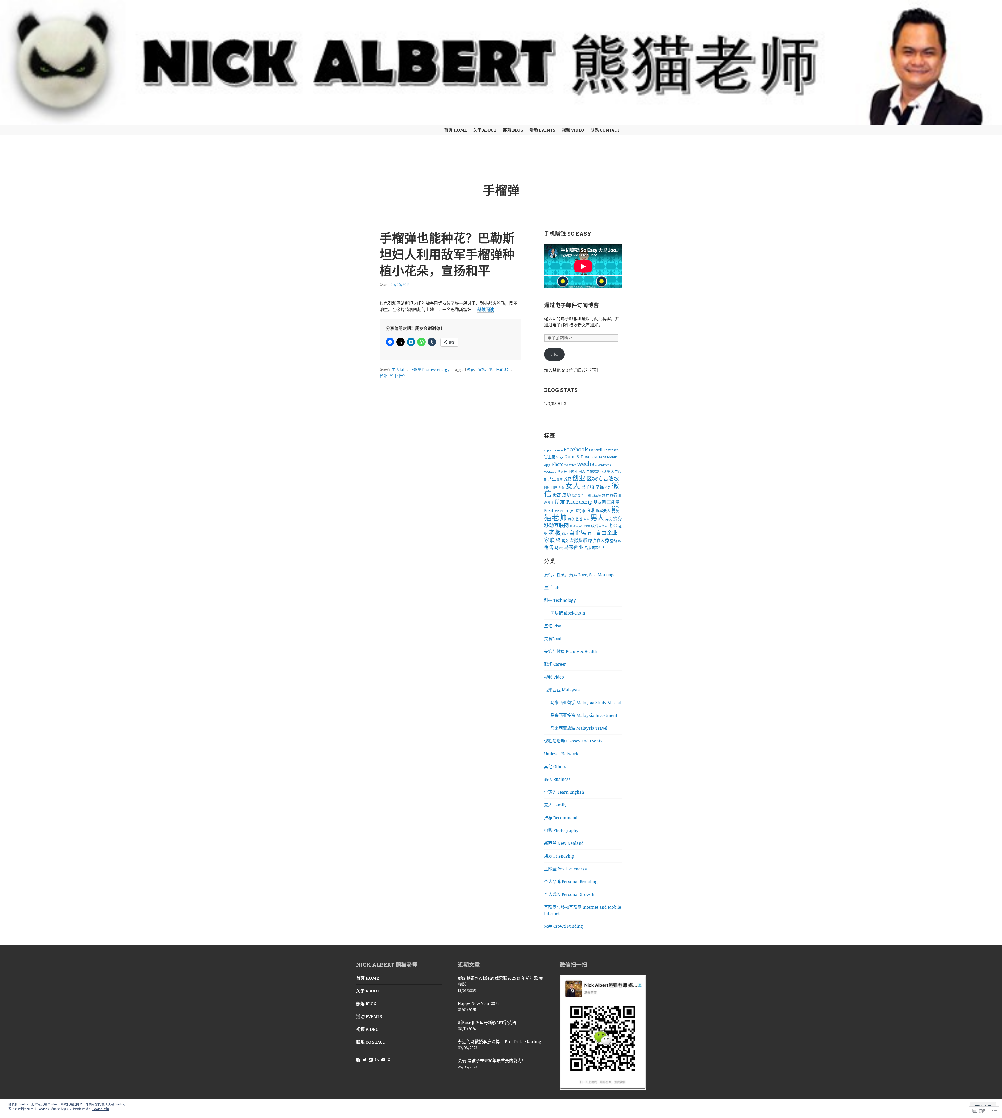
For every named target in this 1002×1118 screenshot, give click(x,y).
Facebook (576, 449)
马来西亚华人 (595, 547)
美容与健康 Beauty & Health (570, 651)
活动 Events (542, 130)
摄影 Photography (561, 830)
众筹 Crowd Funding (563, 926)
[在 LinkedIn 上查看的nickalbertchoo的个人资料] (377, 1060)
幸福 (599, 487)
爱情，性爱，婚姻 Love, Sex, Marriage (580, 575)
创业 (579, 477)
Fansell (596, 450)
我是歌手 (577, 495)
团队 (554, 487)
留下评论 (397, 375)
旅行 (613, 495)
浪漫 (590, 510)
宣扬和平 (485, 369)
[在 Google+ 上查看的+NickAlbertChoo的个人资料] (389, 1060)
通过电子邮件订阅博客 (571, 305)
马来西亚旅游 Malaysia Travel (578, 728)
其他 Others (555, 766)
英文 (565, 540)
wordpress (604, 465)
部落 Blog (513, 130)
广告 (608, 487)
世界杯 (562, 471)
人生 (552, 479)
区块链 (594, 478)
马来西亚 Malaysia (562, 690)
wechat (587, 463)
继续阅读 (485, 310)
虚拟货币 (578, 540)
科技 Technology (560, 600)
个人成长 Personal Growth (569, 894)
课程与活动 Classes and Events (573, 741)
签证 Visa (553, 626)
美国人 (603, 526)
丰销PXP (592, 471)
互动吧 (605, 471)
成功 (566, 495)
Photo (557, 464)
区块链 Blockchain (567, 613)
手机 (587, 495)
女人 (572, 486)
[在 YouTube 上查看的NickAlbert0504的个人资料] (383, 1060)
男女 (608, 518)
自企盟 (578, 532)
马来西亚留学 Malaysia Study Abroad (585, 702)
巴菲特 (587, 487)
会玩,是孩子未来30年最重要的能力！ (492, 1060)
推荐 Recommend (560, 817)
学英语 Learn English (564, 792)
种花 (470, 369)
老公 (613, 525)
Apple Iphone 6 (553, 450)
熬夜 (571, 518)
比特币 (579, 510)
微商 (557, 495)
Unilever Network (561, 754)
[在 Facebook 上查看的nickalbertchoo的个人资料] (358, 1060)
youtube (550, 471)
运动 (613, 540)
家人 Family (555, 805)
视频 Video (573, 130)
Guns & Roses (579, 457)
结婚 (594, 526)
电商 (586, 519)
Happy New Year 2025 (479, 1003)
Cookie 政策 (100, 1109)
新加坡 (596, 495)
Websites (570, 465)
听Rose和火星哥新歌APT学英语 (487, 1022)
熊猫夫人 (603, 510)
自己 (591, 533)
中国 (571, 471)
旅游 (605, 495)
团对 (547, 487)
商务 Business (557, 779)
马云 (558, 547)
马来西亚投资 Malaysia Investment (583, 715)
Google (560, 457)
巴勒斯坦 (503, 369)
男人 (597, 517)
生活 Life (399, 369)
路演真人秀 (598, 540)
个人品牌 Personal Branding (571, 881)
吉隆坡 (611, 478)
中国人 (580, 471)
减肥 (567, 479)
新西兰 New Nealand (564, 843)
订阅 (554, 354)
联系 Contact (605, 130)
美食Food (553, 638)
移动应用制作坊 (580, 526)
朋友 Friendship (573, 501)
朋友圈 (599, 502)
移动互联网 (556, 525)
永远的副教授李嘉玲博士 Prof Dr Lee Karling (499, 1041)
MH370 (600, 456)
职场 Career (555, 664)
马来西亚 (574, 547)
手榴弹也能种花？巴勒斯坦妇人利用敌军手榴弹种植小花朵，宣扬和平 (447, 254)
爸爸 (579, 518)
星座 (551, 502)
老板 (554, 532)
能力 (565, 534)
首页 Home (455, 130)
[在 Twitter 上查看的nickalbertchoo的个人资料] (364, 1060)
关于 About (485, 130)
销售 (548, 547)
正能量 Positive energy (430, 369)
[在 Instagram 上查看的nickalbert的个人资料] (371, 1060)
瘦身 (617, 518)
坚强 (561, 487)
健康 (560, 479)
